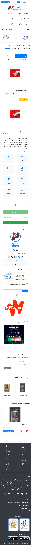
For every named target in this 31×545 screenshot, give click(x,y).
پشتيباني (21, 24)
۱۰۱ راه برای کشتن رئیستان (22, 364)
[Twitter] (26, 494)
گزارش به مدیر (23, 100)
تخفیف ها (7, 24)
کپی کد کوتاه (15, 264)
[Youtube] (9, 494)
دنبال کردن (15, 246)
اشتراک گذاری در (9, 93)
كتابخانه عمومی (24, 357)
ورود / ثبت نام (5, 2)
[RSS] (5, 494)
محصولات (24, 45)
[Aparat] (22, 493)
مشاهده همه (7, 368)
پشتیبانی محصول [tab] (9, 59)
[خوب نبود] (6, 218)
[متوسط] (7, 218)
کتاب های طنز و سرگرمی (13, 357)
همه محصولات (21, 13)
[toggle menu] (28, 29)
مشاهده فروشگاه (15, 260)
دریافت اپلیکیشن (21, 19)
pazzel (17, 244)
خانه (29, 45)
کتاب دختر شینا (23, 424)
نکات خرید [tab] (8, 56)
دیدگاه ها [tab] (21, 59)
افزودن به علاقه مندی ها (15, 223)
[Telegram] (17, 250)
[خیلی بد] (4, 218)
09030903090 (9, 29)
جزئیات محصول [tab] (20, 56)
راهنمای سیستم (7, 19)
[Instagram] (14, 250)
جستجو (25, 291)
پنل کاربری (7, 13)
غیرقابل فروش (15, 212)
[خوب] (9, 218)
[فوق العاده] (10, 218)
